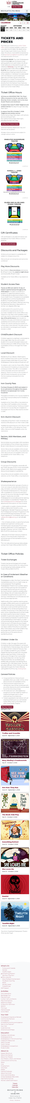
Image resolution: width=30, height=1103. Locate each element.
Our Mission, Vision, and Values (11, 1058)
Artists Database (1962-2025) (10, 1077)
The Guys (4, 1008)
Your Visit (4, 1015)
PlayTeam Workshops (8, 1035)
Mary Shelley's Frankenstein (14, 760)
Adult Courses (5, 1042)
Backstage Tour (6, 995)
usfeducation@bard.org (8, 517)
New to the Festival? (7, 1024)
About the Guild (6, 1073)
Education (5, 1033)
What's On (6, 709)
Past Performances (7, 1078)
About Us (4, 1051)
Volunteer (4, 1068)
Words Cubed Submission (9, 1080)
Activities (4, 991)
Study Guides (5, 1048)
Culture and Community (9, 1060)
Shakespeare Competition (9, 1046)
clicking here (22, 668)
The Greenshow (6, 993)
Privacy (12, 1100)
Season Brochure (6, 1053)
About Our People (7, 1057)
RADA (4, 982)
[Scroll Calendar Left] (20, 23)
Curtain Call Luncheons (8, 999)
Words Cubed (6, 984)
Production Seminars (8, 1004)
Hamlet (5, 896)
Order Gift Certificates (9, 244)
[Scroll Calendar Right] (24, 23)
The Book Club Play (10, 815)
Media (3, 1069)
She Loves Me (8, 869)
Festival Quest (5, 1010)
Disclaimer (17, 1100)
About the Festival (7, 1055)
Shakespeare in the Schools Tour (11, 1039)
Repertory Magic (6, 1002)
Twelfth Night (8, 923)
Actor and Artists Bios (8, 1075)
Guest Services (5, 1028)
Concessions (5, 1020)
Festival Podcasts (6, 1071)
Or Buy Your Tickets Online (10, 124)
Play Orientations (6, 1001)
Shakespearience (6, 1037)
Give (9, 6)
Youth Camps (5, 1044)
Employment (5, 1066)
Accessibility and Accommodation (12, 1022)
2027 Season (5, 988)
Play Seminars (5, 997)
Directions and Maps (7, 1029)
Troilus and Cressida (11, 733)
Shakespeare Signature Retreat (11, 1017)
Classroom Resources (8, 1040)
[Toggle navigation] (27, 10)
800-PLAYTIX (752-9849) (10, 11)
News (2, 1062)
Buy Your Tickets (7, 707)
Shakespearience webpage (12, 501)
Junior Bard (4, 1011)
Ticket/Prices (6, 986)
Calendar (5, 23)
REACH (3, 1006)
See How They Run (10, 787)
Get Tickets (18, 6)
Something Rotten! (10, 842)
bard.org (10, 66)
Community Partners (7, 1019)
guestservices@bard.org (12, 54)
